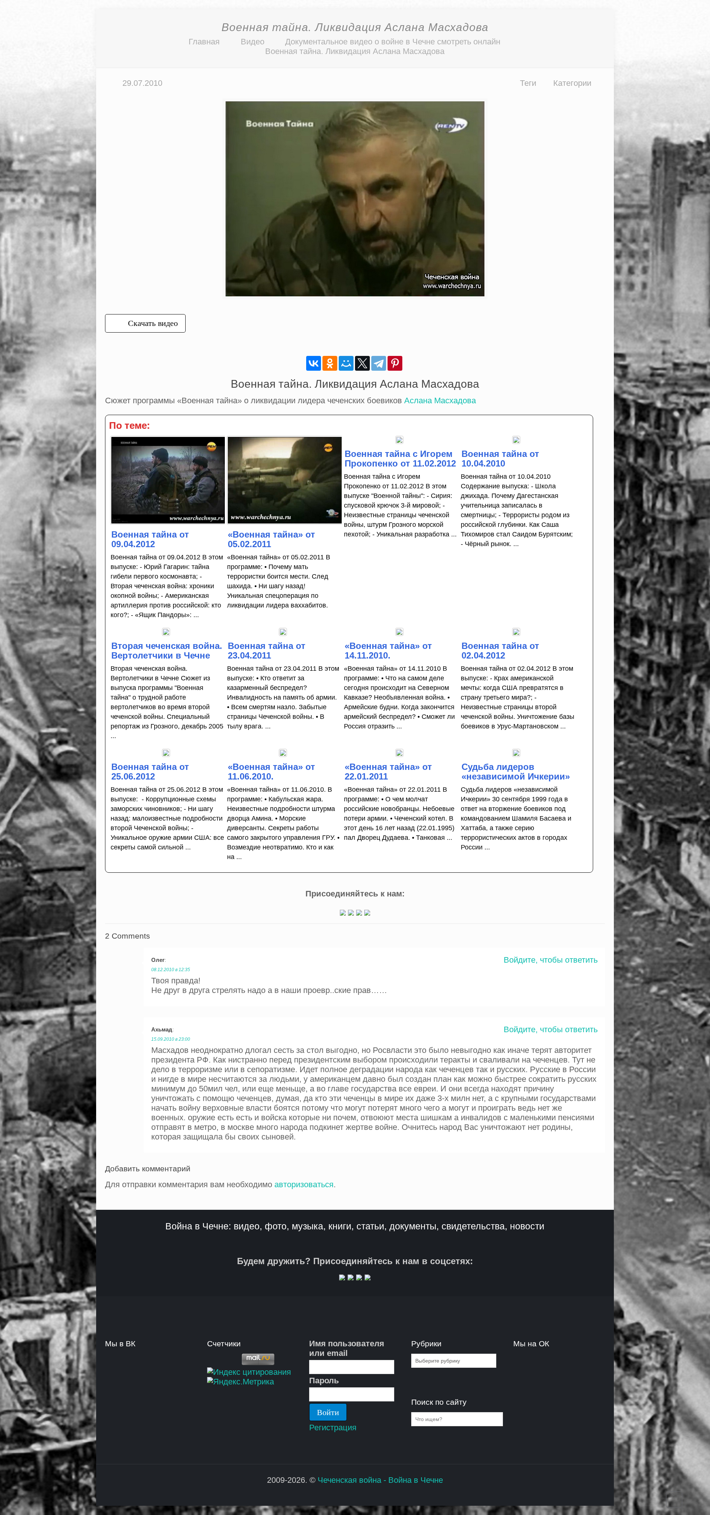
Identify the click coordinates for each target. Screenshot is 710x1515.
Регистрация (332, 1427)
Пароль (324, 1380)
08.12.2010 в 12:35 (170, 969)
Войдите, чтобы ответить (551, 959)
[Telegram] (378, 363)
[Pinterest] (395, 363)
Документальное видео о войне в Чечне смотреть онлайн (392, 41)
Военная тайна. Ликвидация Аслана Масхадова (354, 51)
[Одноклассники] (329, 363)
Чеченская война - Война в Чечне (380, 1480)
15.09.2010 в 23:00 (170, 1039)
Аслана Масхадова (440, 400)
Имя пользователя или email (346, 1348)
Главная (204, 41)
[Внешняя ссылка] (343, 913)
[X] (362, 363)
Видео (252, 41)
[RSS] (350, 1494)
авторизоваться (304, 1184)
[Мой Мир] (346, 363)
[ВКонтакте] (313, 363)
